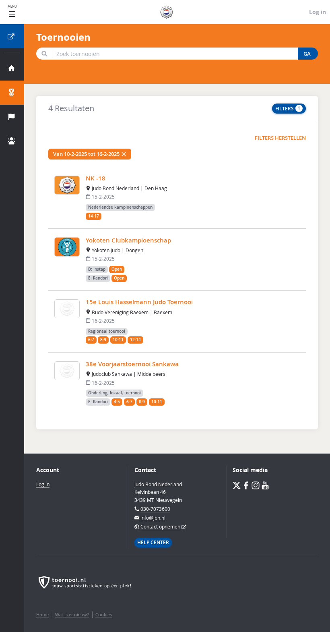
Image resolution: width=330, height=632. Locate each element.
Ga (307, 53)
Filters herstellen (280, 138)
